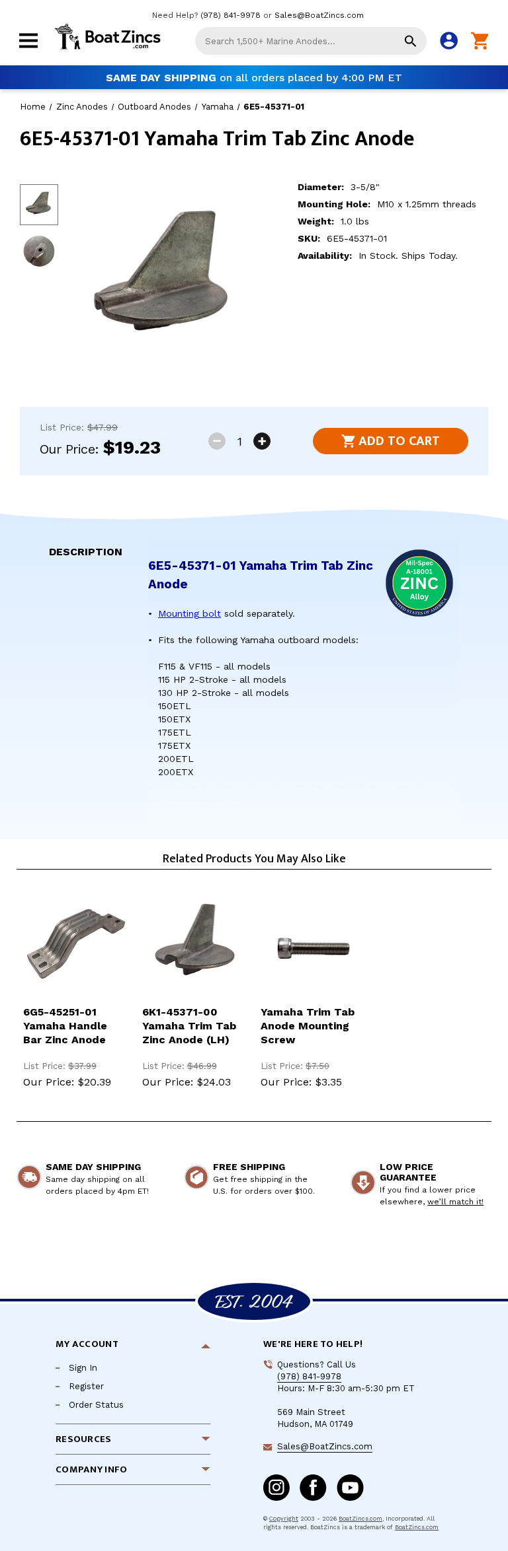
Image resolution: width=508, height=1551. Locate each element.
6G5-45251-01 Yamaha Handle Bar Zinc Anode (65, 1026)
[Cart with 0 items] (480, 41)
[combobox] (311, 41)
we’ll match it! (455, 1201)
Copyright (283, 1518)
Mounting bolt (189, 613)
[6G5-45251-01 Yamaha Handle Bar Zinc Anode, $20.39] (76, 945)
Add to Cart (399, 441)
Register (86, 1386)
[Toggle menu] (28, 49)
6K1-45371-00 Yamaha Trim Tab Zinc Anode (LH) (189, 1026)
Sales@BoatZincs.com (319, 15)
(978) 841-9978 (230, 15)
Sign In (83, 1368)
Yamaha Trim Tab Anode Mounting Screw (308, 1026)
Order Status (96, 1405)
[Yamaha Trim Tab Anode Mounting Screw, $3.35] (313, 945)
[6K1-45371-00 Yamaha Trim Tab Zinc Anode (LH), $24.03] (195, 945)
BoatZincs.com (360, 1518)
